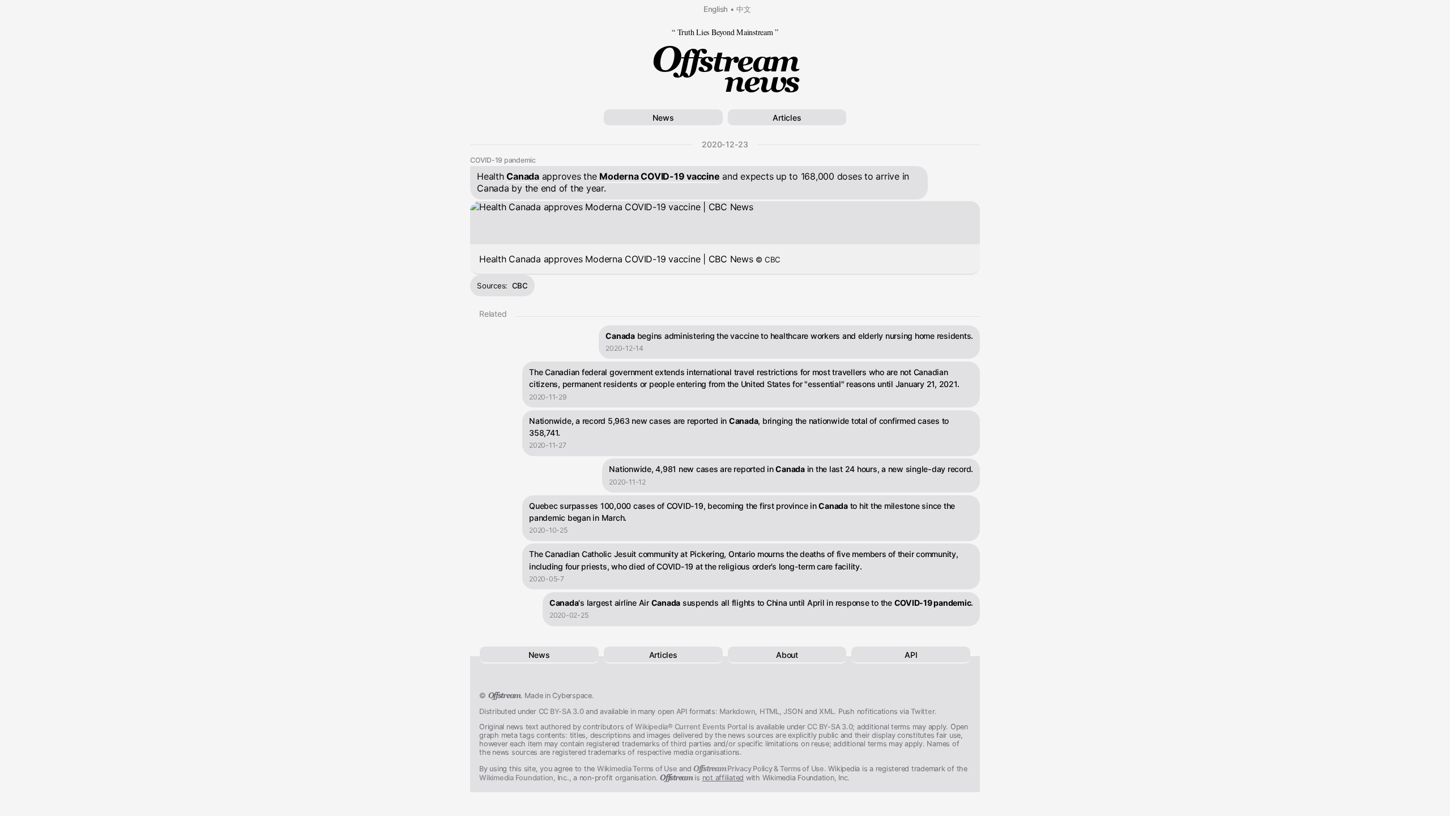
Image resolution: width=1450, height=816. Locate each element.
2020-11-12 (627, 482)
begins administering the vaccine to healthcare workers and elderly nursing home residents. (789, 336)
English (715, 9)
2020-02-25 (568, 615)
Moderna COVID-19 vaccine (659, 176)
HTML (769, 711)
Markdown (737, 711)
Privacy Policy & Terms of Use (758, 768)
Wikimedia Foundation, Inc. (524, 778)
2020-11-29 (548, 397)
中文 (743, 9)
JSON (793, 711)
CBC (520, 285)
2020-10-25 (548, 530)
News (663, 117)
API (911, 655)
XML (826, 711)
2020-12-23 (725, 144)
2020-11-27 (547, 445)
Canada (522, 176)
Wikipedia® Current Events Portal (691, 726)
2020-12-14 (624, 348)
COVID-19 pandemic (503, 160)
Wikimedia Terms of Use (637, 768)
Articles (787, 117)
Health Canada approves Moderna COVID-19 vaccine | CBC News (630, 259)
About (787, 655)
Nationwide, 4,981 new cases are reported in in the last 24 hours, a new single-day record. (791, 469)
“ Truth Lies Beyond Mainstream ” (725, 32)
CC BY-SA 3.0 (561, 711)
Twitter (923, 711)
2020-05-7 (546, 579)
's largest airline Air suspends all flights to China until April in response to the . (761, 602)
